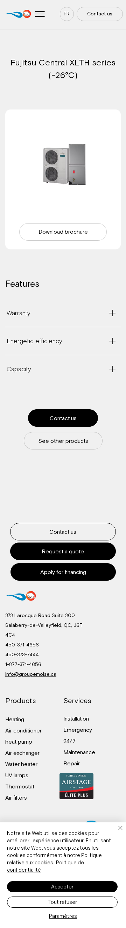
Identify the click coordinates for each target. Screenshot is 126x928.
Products (20, 700)
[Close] (116, 832)
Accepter (62, 887)
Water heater (21, 764)
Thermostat (19, 786)
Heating (14, 719)
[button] (40, 14)
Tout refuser (62, 902)
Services (77, 700)
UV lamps (16, 775)
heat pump (18, 741)
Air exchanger (22, 753)
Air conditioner (23, 730)
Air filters (16, 797)
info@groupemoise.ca (30, 674)
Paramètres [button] (63, 916)
